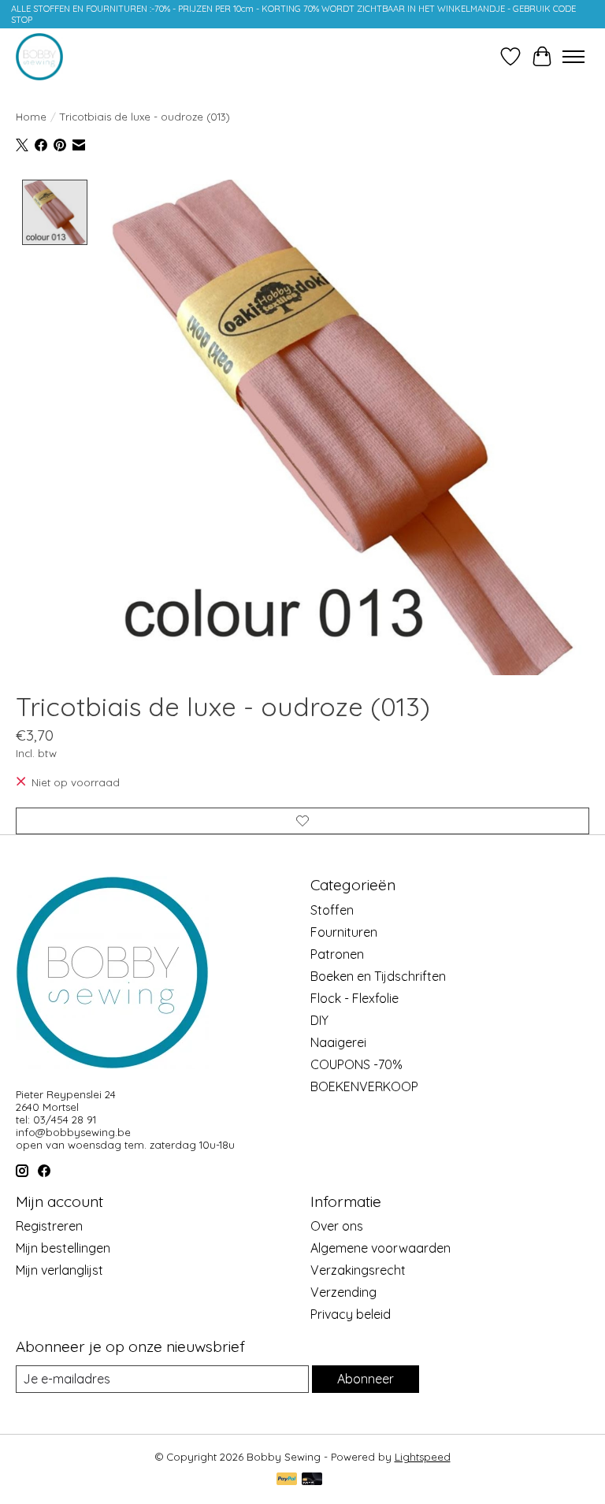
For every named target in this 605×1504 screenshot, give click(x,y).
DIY (319, 1020)
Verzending (343, 1292)
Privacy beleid (350, 1314)
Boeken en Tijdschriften (378, 976)
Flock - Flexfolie (354, 998)
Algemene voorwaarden (380, 1248)
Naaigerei (338, 1042)
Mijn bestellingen (63, 1248)
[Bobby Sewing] (39, 56)
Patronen (337, 954)
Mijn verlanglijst (59, 1270)
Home (31, 116)
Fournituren (343, 932)
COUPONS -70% (356, 1064)
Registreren (49, 1226)
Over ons (336, 1226)
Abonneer (365, 1379)
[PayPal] (287, 1479)
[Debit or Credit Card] (312, 1479)
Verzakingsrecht (358, 1270)
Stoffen (332, 910)
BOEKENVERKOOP (364, 1086)
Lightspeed (423, 1456)
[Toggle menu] (573, 56)
